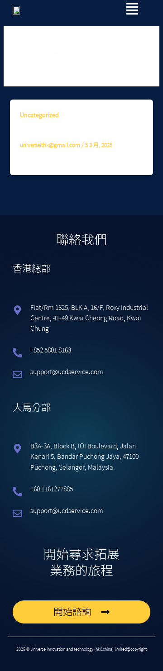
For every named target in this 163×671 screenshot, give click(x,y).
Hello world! (42, 131)
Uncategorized (39, 115)
